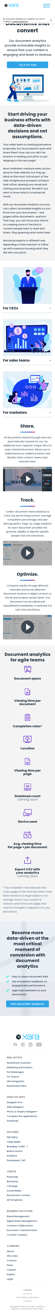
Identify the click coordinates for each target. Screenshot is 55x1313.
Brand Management (18, 1216)
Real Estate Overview (19, 1062)
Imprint (11, 1274)
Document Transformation (22, 1230)
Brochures (12, 1181)
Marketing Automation (19, 1067)
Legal (10, 1279)
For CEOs (10, 308)
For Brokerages (15, 1072)
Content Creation (17, 1234)
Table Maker (14, 1141)
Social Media (14, 1190)
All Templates (14, 1199)
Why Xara (12, 1255)
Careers (11, 1269)
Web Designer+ (15, 1107)
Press (10, 1265)
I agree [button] (51, 20)
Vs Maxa (27, 1301)
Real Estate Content (18, 1195)
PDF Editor (12, 1137)
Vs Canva (27, 1293)
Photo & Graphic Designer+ (22, 1111)
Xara (11, 5)
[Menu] (46, 5)
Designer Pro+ (15, 1102)
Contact (12, 1260)
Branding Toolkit (16, 1146)
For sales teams (16, 360)
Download (12, 1120)
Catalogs (12, 1186)
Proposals (12, 1176)
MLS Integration (15, 1081)
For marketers (15, 412)
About (10, 1251)
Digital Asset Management (22, 1221)
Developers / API (16, 1160)
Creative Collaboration (20, 1225)
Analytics (12, 1155)
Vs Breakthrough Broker (27, 1297)
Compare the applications (22, 1116)
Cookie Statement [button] (19, 21)
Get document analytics (27, 1004)
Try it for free (28, 65)
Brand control (14, 1151)
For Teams (13, 1076)
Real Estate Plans (16, 1085)
